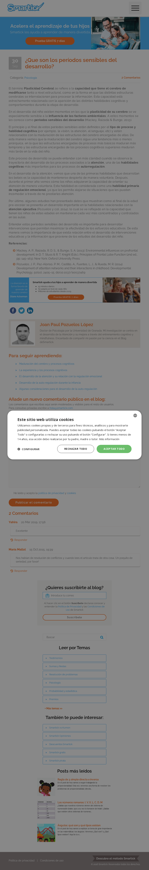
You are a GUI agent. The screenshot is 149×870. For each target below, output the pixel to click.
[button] (28, 449)
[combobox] (135, 415)
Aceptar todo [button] (114, 448)
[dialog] (74, 435)
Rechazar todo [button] (75, 448)
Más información (109, 439)
